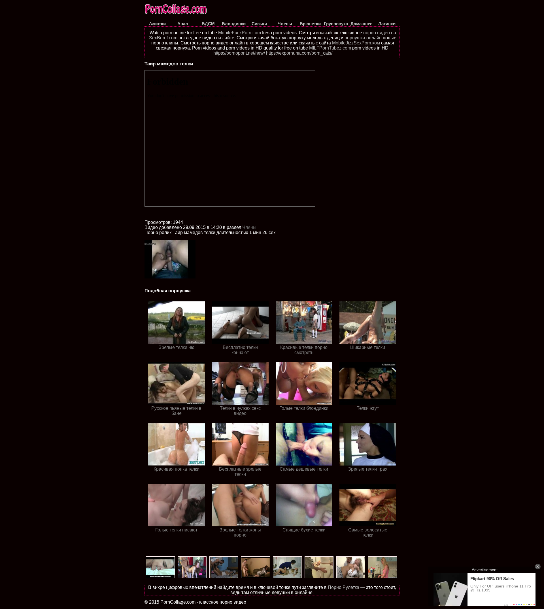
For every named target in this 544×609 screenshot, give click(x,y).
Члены (249, 227)
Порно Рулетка (343, 587)
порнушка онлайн (363, 37)
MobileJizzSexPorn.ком (356, 42)
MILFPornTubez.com (330, 48)
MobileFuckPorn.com (239, 32)
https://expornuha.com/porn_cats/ (299, 53)
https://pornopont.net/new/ (239, 53)
